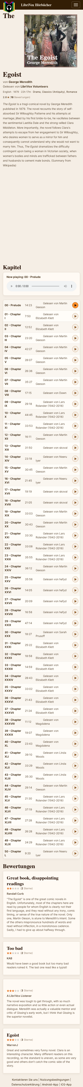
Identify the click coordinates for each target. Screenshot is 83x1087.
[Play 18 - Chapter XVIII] (75, 502)
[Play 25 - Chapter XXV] (75, 579)
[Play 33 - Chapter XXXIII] (75, 667)
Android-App (50, 1084)
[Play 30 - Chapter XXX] (75, 634)
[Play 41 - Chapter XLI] (75, 755)
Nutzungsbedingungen (54, 1079)
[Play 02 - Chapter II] (75, 327)
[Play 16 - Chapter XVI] (75, 481)
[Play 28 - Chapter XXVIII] (75, 612)
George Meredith (20, 82)
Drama (37, 91)
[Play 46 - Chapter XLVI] (75, 809)
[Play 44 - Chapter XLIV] (75, 787)
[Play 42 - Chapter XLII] (75, 766)
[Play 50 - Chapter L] (75, 853)
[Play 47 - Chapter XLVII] (75, 820)
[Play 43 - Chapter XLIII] (75, 777)
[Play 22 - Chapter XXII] (75, 546)
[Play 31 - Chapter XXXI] (75, 645)
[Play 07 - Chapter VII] (75, 382)
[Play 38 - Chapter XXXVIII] (75, 722)
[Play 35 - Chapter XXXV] (75, 689)
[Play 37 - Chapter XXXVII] (75, 711)
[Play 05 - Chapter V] (75, 360)
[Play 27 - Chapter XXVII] (75, 601)
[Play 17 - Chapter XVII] (75, 491)
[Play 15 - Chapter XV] (75, 470)
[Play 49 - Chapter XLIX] (75, 842)
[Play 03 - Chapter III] (75, 338)
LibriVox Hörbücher (36, 4)
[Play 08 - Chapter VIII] (75, 393)
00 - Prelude (13, 305)
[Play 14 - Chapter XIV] (75, 459)
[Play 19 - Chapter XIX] (75, 513)
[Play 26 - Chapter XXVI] (75, 590)
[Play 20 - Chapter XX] (75, 524)
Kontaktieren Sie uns (25, 1079)
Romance (71, 91)
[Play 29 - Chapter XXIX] (75, 623)
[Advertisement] (41, 216)
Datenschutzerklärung (26, 1084)
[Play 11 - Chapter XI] (75, 426)
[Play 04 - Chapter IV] (75, 349)
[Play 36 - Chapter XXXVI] (75, 700)
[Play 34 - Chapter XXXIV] (75, 678)
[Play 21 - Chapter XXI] (75, 535)
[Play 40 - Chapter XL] (75, 744)
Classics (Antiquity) (53, 91)
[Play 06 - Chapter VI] (75, 371)
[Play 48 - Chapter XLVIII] (75, 831)
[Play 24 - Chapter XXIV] (75, 568)
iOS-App (66, 1084)
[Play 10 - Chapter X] (75, 415)
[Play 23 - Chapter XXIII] (75, 557)
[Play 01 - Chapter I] (75, 316)
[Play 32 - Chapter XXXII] (75, 656)
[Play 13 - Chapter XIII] (75, 448)
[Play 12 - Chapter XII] (75, 437)
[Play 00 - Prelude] (75, 305)
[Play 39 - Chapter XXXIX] (75, 733)
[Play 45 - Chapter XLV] (75, 798)
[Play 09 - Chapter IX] (75, 404)
